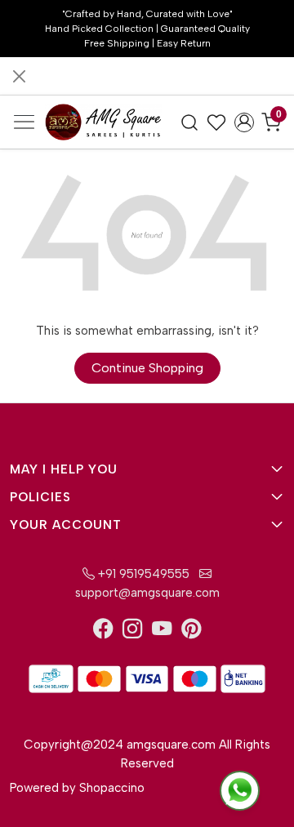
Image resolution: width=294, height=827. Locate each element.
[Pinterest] (191, 631)
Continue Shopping (147, 368)
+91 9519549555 (142, 574)
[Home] (103, 122)
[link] (189, 121)
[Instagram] (132, 631)
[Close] (19, 76)
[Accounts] (244, 122)
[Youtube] (162, 631)
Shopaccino (112, 787)
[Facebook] (103, 631)
